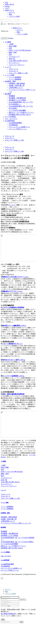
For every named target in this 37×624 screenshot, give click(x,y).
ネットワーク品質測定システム (13, 376)
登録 (10, 14)
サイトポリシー (14, 63)
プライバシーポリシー (16, 65)
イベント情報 (9, 75)
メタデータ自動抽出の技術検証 (13, 307)
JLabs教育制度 (10, 121)
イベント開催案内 (15, 77)
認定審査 (8, 94)
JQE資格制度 (13, 125)
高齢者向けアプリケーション (12, 291)
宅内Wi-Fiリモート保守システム (13, 360)
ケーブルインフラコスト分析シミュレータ (16, 523)
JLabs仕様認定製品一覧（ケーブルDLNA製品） (17, 542)
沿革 (10, 48)
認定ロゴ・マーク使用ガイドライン (21, 112)
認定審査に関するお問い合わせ (20, 114)
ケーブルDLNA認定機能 (17, 110)
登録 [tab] (6, 591)
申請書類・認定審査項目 (17, 98)
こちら (12, 205)
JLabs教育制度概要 (15, 123)
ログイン (12, 12)
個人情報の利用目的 (8, 614)
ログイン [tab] (8, 589)
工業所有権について (16, 87)
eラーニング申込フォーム (18, 129)
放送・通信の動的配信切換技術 (13, 394)
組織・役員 (13, 52)
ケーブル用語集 (10, 116)
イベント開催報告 (15, 79)
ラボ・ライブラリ (11, 119)
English (7, 6)
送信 (21, 622)
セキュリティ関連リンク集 (18, 73)
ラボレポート (13, 71)
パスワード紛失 (14, 16)
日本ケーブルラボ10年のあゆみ (20, 50)
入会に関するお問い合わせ (18, 60)
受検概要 (12, 96)
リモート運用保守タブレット (12, 344)
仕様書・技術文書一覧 (16, 85)
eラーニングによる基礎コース (19, 127)
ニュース (8, 67)
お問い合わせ (9, 4)
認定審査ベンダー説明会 (17, 100)
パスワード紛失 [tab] (10, 593)
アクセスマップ (14, 56)
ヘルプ (7, 8)
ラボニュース (13, 69)
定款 (10, 54)
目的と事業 (13, 46)
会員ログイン (9, 10)
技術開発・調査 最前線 (17, 83)
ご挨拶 (11, 44)
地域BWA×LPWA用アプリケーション (15, 277)
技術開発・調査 (10, 81)
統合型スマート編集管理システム (14, 325)
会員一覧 (12, 58)
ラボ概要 (8, 42)
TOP (6, 2)
